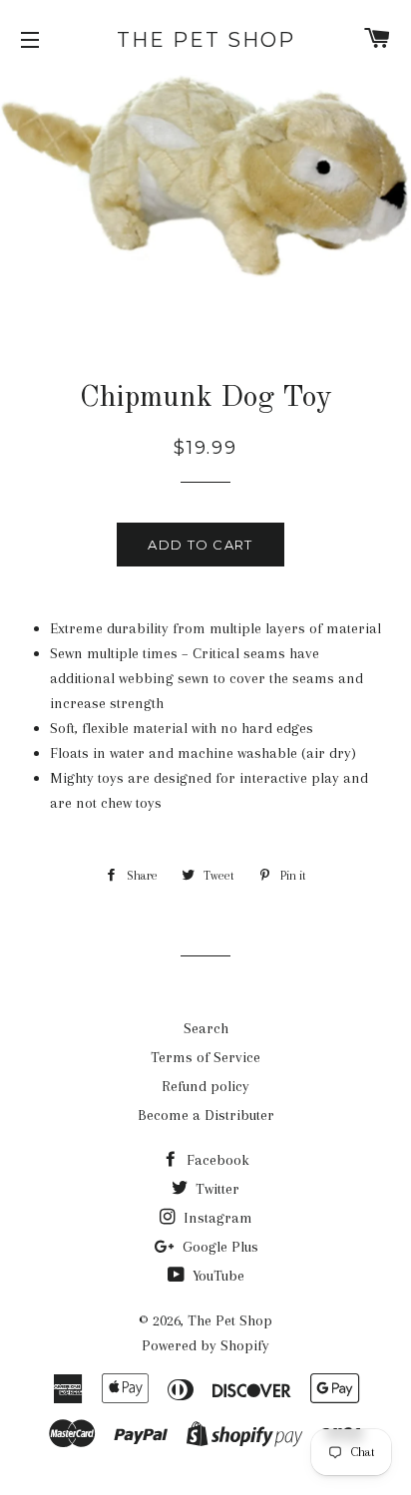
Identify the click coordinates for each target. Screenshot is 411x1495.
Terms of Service (205, 1057)
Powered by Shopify (205, 1345)
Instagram (216, 1218)
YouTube (216, 1276)
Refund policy (205, 1086)
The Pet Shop (206, 40)
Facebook (216, 1160)
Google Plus (218, 1247)
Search (206, 1028)
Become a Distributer (206, 1115)
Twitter (215, 1189)
